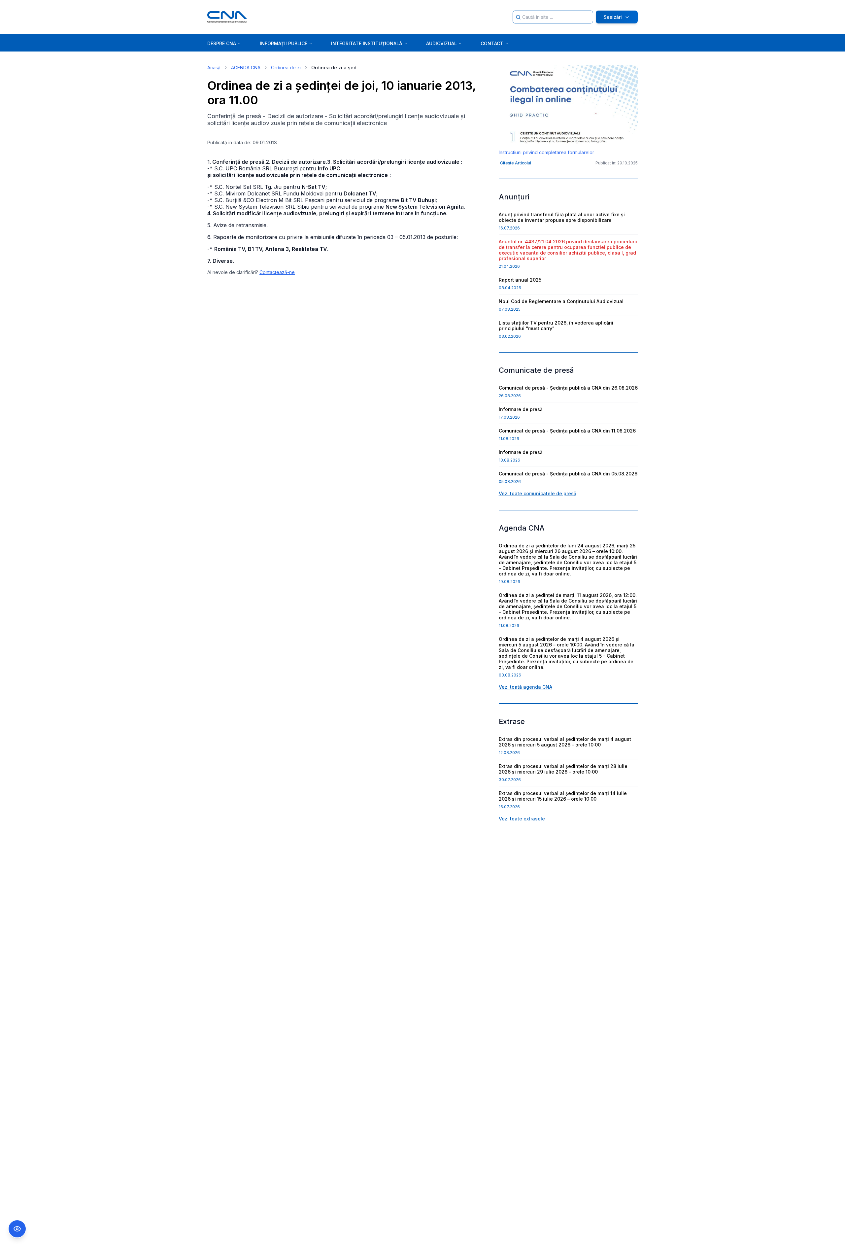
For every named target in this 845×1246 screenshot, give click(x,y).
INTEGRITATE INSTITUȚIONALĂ (366, 43)
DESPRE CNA (221, 43)
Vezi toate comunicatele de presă (537, 493)
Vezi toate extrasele (522, 818)
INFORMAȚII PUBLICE (283, 43)
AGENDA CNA (245, 67)
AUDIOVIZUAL (441, 43)
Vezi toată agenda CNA (525, 687)
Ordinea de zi (286, 67)
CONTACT (492, 43)
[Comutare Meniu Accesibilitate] (17, 1229)
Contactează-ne (277, 272)
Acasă (213, 67)
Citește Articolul (515, 162)
